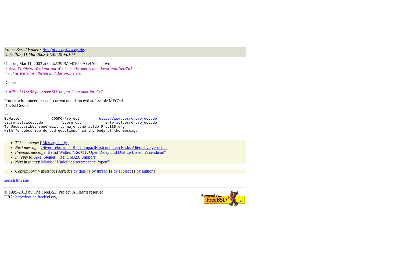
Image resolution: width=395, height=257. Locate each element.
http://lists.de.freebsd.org (36, 197)
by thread (99, 171)
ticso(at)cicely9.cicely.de (63, 49)
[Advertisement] (102, 16)
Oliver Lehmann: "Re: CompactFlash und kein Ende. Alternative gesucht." (104, 147)
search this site (16, 180)
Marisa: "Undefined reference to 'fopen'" (75, 162)
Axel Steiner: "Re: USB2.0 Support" (65, 157)
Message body (54, 142)
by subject (122, 171)
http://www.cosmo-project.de (128, 118)
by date (79, 171)
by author (145, 171)
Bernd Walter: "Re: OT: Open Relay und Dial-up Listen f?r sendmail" (107, 152)
